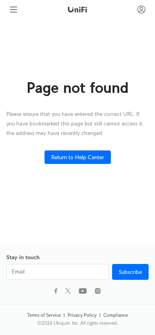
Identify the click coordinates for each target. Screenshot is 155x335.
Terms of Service (44, 315)
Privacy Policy (83, 315)
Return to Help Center (77, 157)
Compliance (115, 315)
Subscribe (130, 272)
